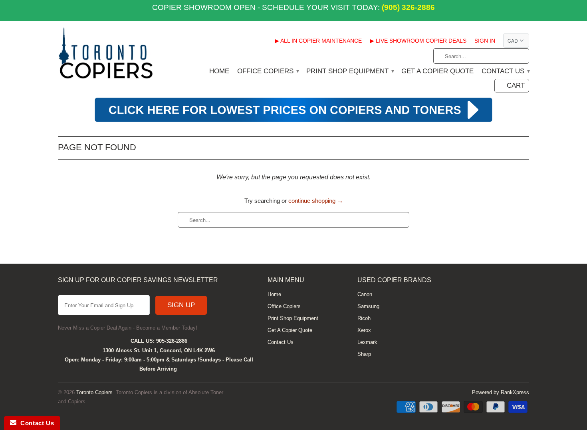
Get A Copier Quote (437, 71)
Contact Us (505, 71)
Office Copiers (267, 71)
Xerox (364, 330)
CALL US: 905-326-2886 (159, 341)
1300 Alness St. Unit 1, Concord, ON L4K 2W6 (159, 350)
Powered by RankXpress (500, 392)
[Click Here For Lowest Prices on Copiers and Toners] (293, 121)
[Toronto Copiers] (106, 55)
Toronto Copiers (94, 392)
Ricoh (364, 318)
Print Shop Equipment (349, 71)
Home (219, 71)
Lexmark (367, 342)
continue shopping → (315, 200)
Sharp (364, 354)
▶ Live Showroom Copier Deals (418, 40)
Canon (364, 294)
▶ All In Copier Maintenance (318, 40)
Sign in (484, 40)
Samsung (368, 306)
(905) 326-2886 (407, 7)
